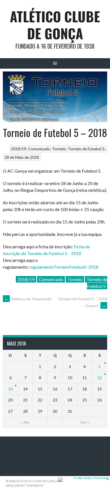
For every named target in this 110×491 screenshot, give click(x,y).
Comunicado (39, 148)
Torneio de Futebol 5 (86, 148)
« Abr (25, 422)
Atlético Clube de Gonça (55, 24)
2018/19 (18, 148)
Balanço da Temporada (27, 298)
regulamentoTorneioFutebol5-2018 (63, 267)
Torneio (59, 148)
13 (10, 388)
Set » (84, 422)
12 (99, 377)
